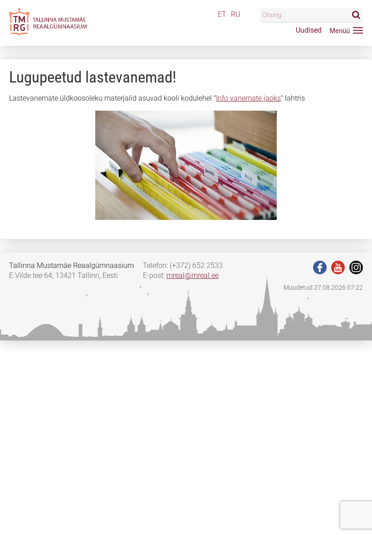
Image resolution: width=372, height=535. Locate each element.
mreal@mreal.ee (192, 275)
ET (222, 14)
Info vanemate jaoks (248, 98)
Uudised (309, 30)
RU (235, 14)
